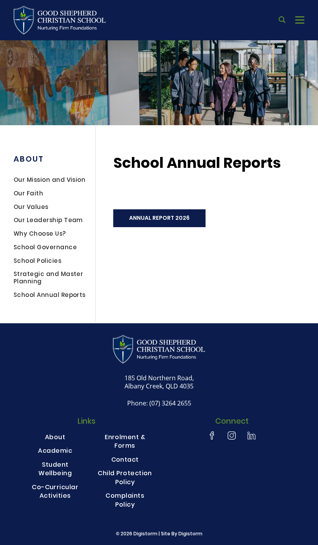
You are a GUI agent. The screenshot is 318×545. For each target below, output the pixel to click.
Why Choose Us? (40, 235)
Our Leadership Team (48, 221)
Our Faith (28, 194)
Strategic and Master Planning (48, 278)
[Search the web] (282, 20)
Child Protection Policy (125, 478)
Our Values (31, 208)
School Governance (45, 248)
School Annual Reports (50, 296)
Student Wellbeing (55, 470)
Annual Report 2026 (159, 218)
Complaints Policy (124, 501)
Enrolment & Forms (125, 442)
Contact (125, 460)
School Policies (37, 262)
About (28, 159)
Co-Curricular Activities (55, 492)
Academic (55, 451)
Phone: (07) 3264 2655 (159, 403)
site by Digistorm (181, 534)
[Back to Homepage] (60, 20)
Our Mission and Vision (49, 181)
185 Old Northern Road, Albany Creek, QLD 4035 (159, 382)
